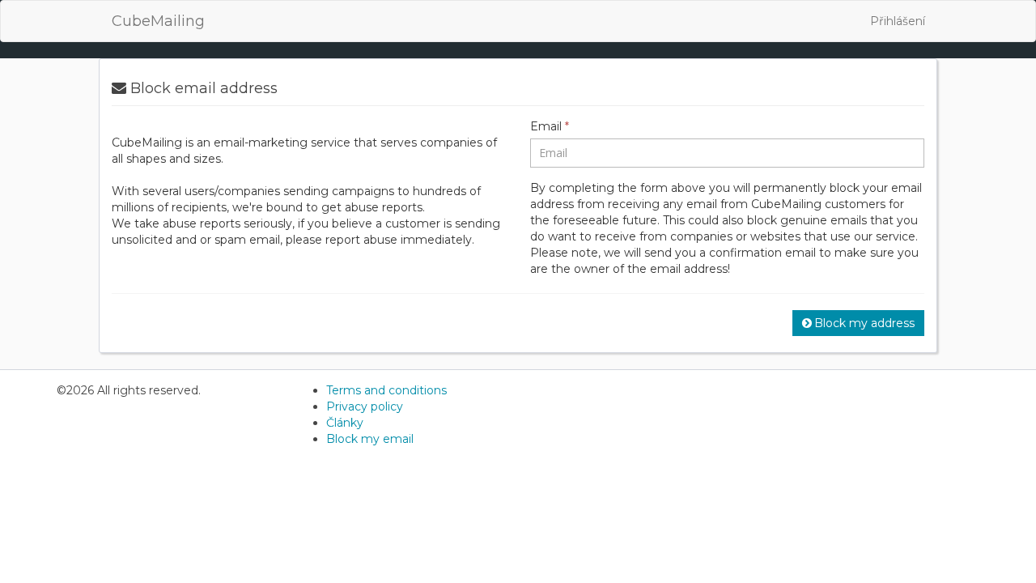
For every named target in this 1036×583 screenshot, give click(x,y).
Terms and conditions (386, 390)
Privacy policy (364, 406)
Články (344, 422)
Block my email (370, 439)
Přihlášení (897, 21)
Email (549, 126)
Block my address (864, 323)
